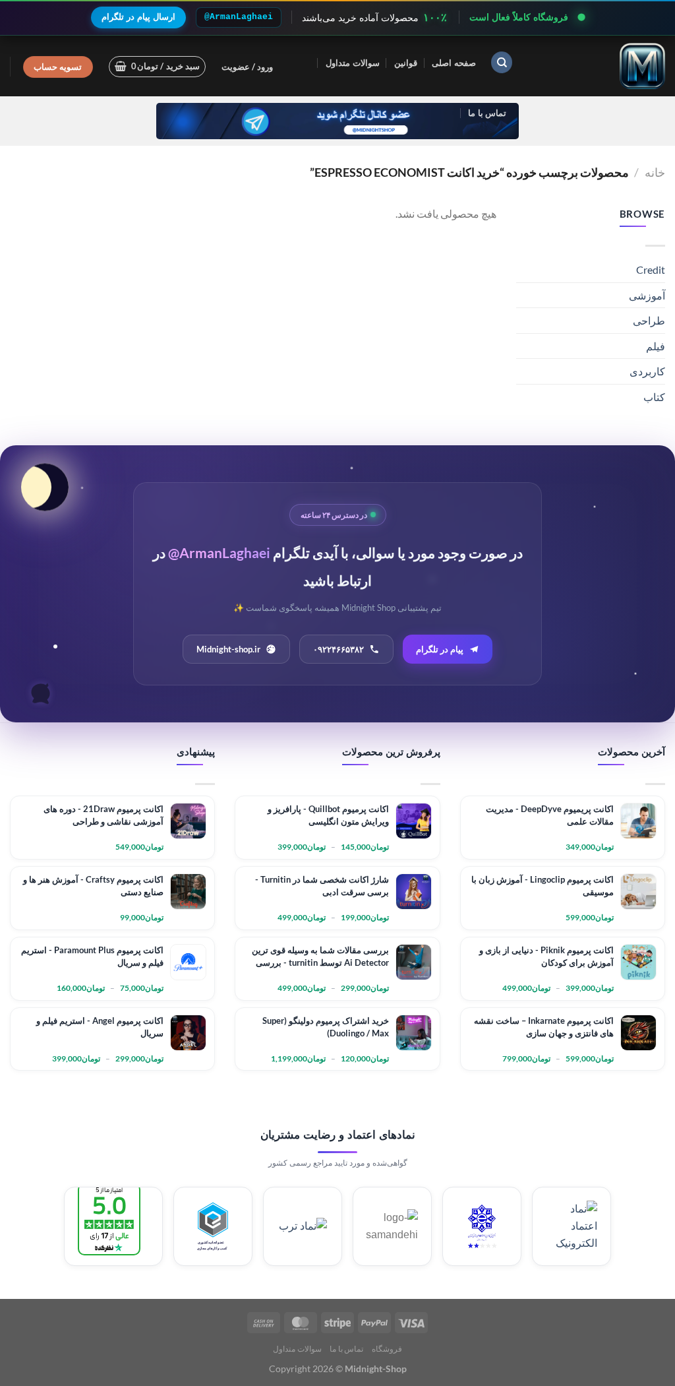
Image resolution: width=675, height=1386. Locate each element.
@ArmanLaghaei (238, 17)
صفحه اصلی (453, 62)
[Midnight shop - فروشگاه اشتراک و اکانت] (599, 66)
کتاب (654, 397)
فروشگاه (387, 1349)
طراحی (649, 320)
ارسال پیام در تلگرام (138, 17)
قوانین (405, 62)
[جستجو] (501, 62)
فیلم (655, 346)
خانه (655, 172)
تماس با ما (487, 113)
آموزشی (647, 295)
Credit (650, 269)
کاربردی (647, 371)
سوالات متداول (352, 62)
